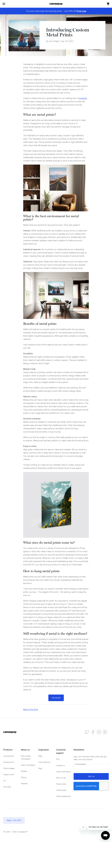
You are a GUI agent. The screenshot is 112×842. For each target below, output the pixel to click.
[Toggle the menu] (4, 4)
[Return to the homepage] (56, 4)
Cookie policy (61, 790)
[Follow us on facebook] (93, 732)
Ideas (40, 756)
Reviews (24, 771)
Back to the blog (30, 709)
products (83, 98)
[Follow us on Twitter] (87, 732)
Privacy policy (61, 784)
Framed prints (8, 762)
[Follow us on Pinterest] (105, 732)
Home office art (44, 762)
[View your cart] (108, 4)
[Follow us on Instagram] (99, 732)
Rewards (24, 784)
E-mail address (81, 764)
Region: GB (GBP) (14, 820)
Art (4, 781)
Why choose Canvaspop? (26, 757)
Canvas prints (8, 756)
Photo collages (8, 768)
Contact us (60, 765)
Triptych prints (8, 774)
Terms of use (61, 778)
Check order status (63, 772)
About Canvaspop (28, 765)
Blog (40, 768)
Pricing (23, 777)
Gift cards (7, 787)
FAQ (58, 759)
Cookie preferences (63, 796)
